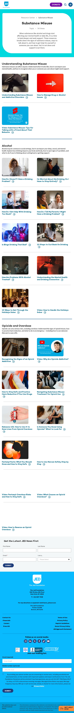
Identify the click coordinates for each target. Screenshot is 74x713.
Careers (6, 623)
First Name (6, 546)
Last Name (41, 546)
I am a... (40, 555)
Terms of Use (62, 617)
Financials (6, 620)
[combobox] (54, 559)
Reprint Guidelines (62, 623)
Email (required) (7, 657)
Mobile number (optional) (11, 666)
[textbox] (54, 559)
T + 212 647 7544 (37, 597)
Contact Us (6, 617)
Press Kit (6, 626)
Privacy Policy (62, 620)
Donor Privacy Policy (62, 626)
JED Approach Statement (62, 629)
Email (5, 555)
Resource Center (28, 17)
